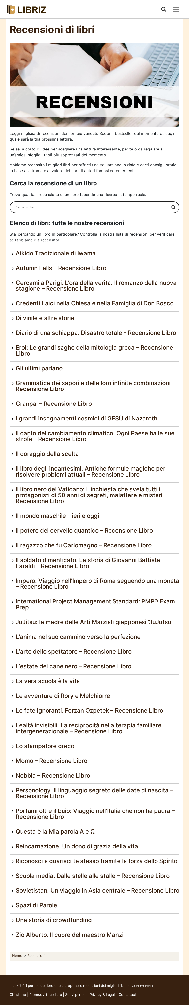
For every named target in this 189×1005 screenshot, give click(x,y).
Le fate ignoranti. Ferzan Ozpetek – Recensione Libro (89, 710)
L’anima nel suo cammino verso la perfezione (78, 636)
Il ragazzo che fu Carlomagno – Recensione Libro (84, 545)
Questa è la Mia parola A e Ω (55, 831)
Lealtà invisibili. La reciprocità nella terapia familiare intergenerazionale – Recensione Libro (88, 728)
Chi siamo (18, 994)
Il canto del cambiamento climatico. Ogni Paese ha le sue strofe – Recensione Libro (95, 436)
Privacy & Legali (103, 994)
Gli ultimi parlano (39, 368)
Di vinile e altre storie (45, 318)
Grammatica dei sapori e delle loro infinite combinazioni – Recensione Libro (95, 385)
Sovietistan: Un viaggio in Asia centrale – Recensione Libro (97, 890)
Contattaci (127, 994)
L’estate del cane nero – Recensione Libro (73, 666)
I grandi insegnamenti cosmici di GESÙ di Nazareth (86, 418)
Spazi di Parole (36, 905)
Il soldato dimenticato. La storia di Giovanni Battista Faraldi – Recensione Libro (88, 563)
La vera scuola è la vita (48, 681)
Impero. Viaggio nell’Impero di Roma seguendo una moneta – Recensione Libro (97, 583)
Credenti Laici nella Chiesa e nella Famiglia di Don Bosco (94, 303)
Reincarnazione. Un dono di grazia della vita (77, 846)
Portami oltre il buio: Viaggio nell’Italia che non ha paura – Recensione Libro (95, 813)
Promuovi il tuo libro (45, 994)
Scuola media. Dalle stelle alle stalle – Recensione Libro (93, 875)
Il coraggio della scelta (47, 453)
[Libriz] (27, 9)
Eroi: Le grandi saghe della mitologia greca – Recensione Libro (94, 350)
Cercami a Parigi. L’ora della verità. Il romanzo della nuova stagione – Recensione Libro (96, 285)
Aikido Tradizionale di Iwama (56, 253)
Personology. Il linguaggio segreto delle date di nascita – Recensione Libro (94, 793)
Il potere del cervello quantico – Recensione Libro (84, 530)
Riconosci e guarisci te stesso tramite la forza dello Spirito (96, 861)
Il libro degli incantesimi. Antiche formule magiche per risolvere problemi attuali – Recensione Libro (90, 471)
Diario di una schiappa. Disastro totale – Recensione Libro (96, 332)
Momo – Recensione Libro (51, 760)
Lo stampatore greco (45, 746)
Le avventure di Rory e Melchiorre (63, 695)
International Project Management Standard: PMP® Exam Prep (95, 604)
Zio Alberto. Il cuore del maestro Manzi (70, 934)
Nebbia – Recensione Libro (53, 775)
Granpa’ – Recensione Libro (54, 403)
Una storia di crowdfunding (54, 920)
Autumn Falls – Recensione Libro (61, 267)
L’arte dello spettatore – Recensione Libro (74, 651)
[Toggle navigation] (176, 9)
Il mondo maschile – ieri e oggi (57, 515)
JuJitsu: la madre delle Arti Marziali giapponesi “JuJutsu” (94, 622)
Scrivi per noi (75, 994)
